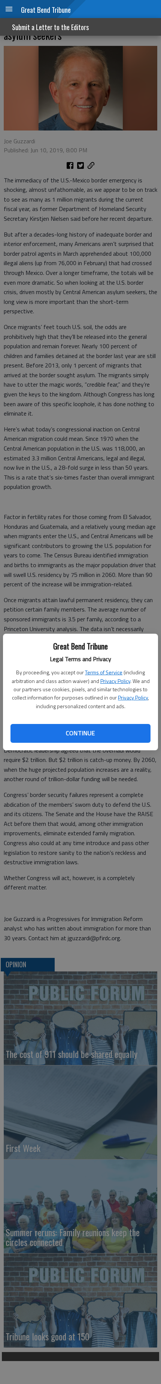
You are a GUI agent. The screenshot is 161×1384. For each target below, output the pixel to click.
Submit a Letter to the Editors (50, 27)
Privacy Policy (115, 681)
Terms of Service (103, 672)
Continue (80, 733)
